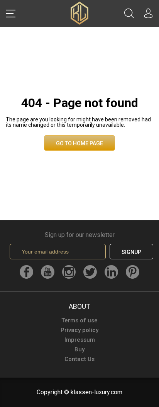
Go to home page (79, 143)
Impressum (79, 340)
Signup (131, 252)
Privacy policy (79, 330)
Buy (79, 350)
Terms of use (79, 321)
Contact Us (79, 359)
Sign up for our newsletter (80, 235)
